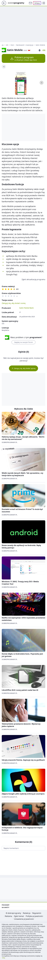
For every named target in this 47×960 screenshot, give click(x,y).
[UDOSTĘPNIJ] (4, 67)
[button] (43, 3)
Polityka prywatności (34, 916)
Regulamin (36, 913)
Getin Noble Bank (26, 308)
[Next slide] (42, 83)
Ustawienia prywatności (24, 919)
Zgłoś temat (19, 916)
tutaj (3, 958)
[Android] (39, 50)
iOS (7, 45)
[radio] (3, 289)
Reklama (8, 916)
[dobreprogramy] (18, 3)
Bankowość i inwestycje (24, 45)
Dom (12, 45)
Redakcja (26, 913)
